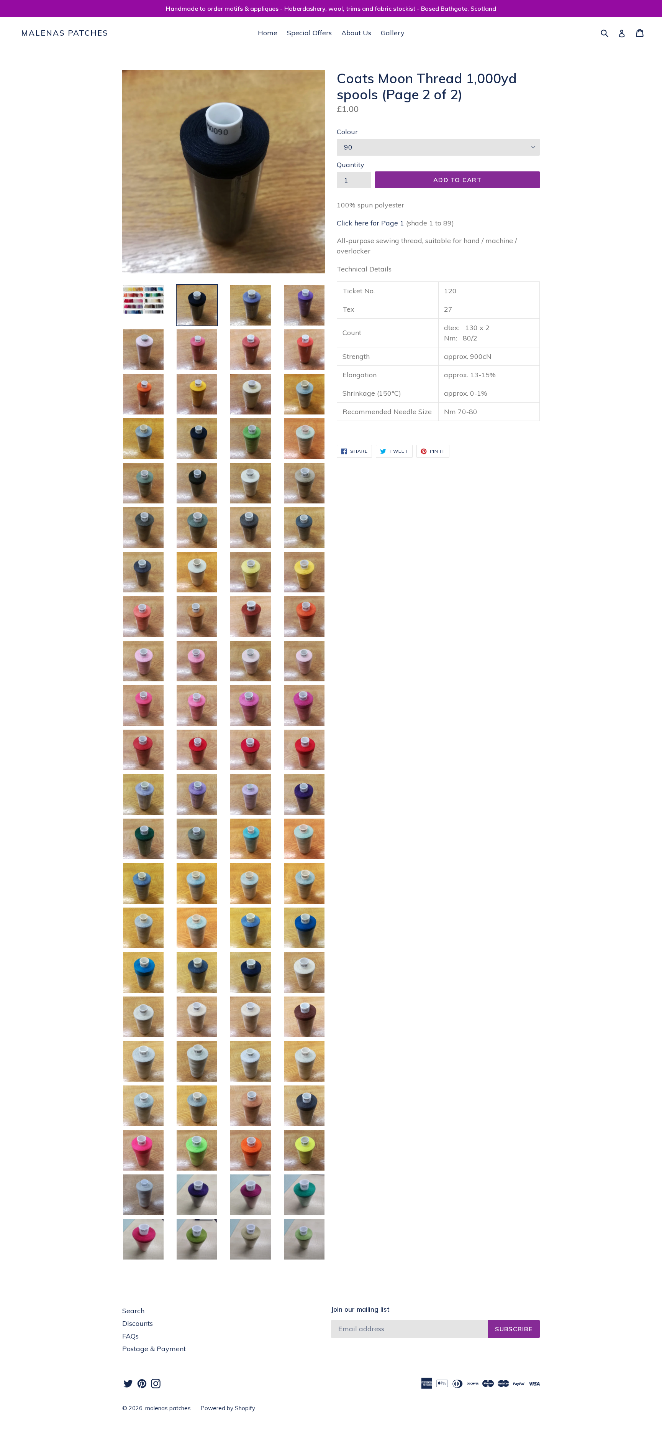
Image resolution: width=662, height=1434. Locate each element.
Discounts (137, 1323)
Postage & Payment (154, 1348)
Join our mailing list (360, 1309)
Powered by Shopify (227, 1408)
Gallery (393, 32)
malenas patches (64, 33)
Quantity (350, 164)
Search (133, 1310)
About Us (356, 32)
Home (267, 32)
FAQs (130, 1336)
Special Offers (309, 32)
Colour (347, 131)
